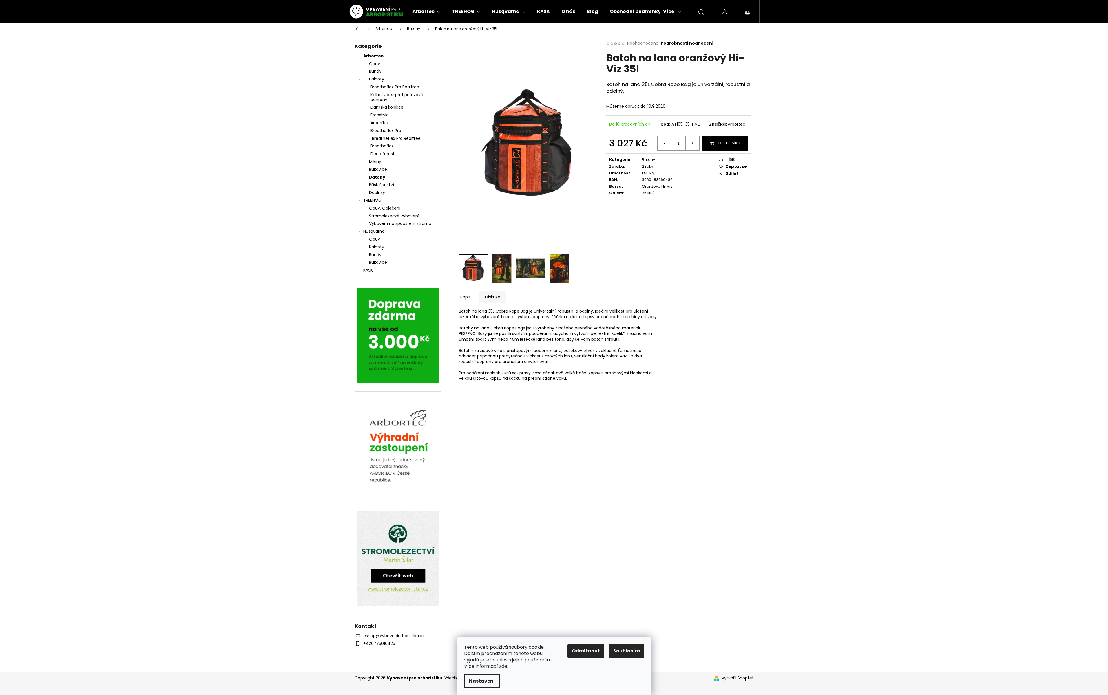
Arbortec (373, 56)
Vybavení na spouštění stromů (400, 223)
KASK (368, 270)
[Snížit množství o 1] (664, 143)
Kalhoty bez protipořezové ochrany (396, 97)
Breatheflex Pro (385, 130)
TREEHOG (372, 200)
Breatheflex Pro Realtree (394, 87)
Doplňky (377, 192)
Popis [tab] (465, 297)
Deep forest (382, 154)
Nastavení (482, 681)
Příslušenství (381, 185)
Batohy (377, 177)
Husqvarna (374, 231)
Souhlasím (626, 651)
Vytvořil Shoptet (738, 678)
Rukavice (378, 169)
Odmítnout (586, 651)
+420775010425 (379, 643)
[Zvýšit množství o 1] (692, 143)
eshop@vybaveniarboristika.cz (393, 636)
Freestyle (379, 115)
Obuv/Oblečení (384, 208)
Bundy (375, 71)
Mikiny (375, 161)
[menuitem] (426, 11)
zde (503, 666)
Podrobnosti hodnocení (687, 43)
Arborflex (379, 123)
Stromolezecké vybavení (394, 216)
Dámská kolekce (387, 107)
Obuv (374, 64)
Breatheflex (382, 146)
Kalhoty (376, 79)
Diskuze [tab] (492, 297)
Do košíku (729, 143)
